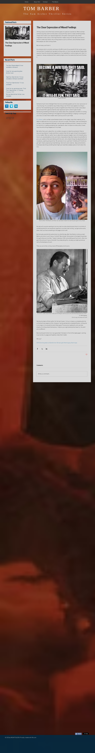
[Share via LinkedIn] (46, 349)
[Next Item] (26, 33)
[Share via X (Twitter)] (42, 349)
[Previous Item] (8, 33)
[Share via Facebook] (37, 349)
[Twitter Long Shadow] (11, 106)
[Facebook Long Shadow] (6, 106)
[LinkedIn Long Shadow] (16, 106)
